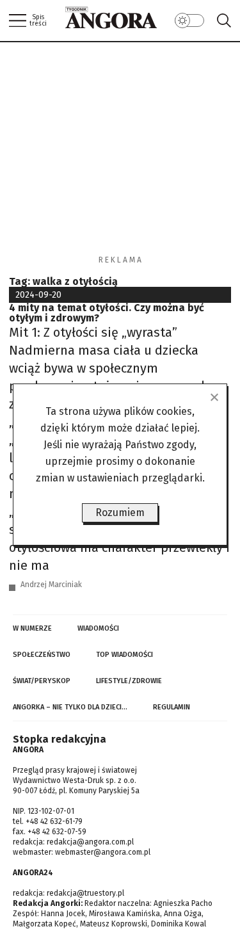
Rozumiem (120, 512)
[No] (213, 397)
